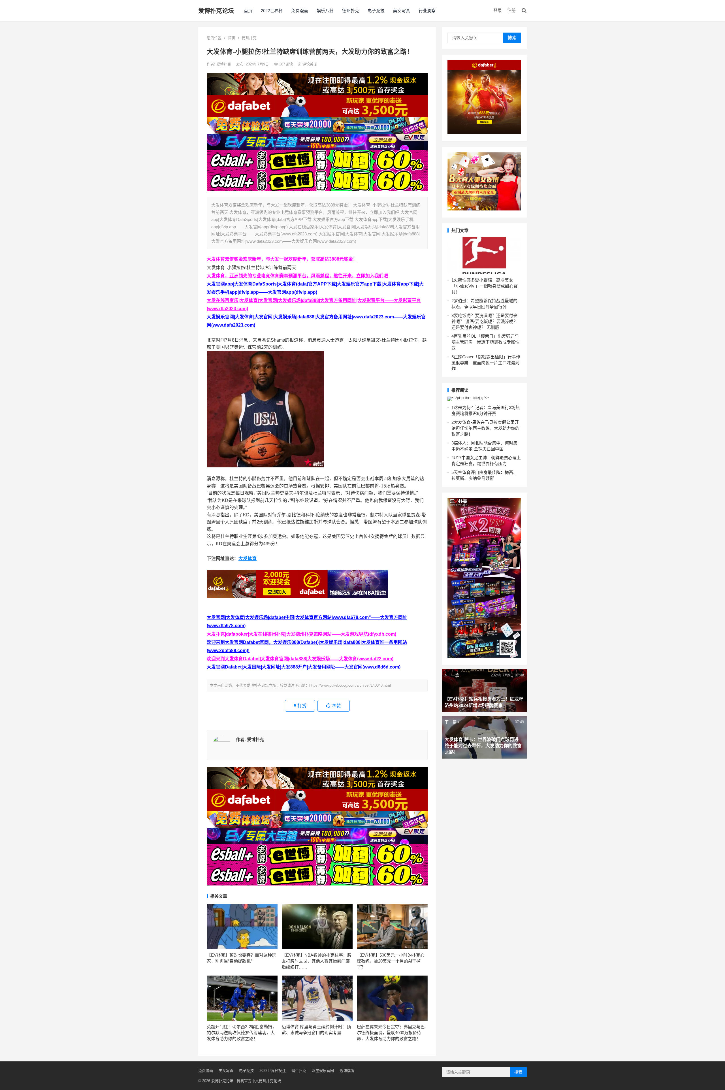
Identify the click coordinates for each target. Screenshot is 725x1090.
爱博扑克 (224, 64)
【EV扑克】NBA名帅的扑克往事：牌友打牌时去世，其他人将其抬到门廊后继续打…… (316, 961)
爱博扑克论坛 (216, 10)
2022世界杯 (272, 10)
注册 (511, 10)
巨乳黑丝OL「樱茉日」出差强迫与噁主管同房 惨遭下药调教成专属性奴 (485, 342)
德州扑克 (350, 10)
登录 (497, 10)
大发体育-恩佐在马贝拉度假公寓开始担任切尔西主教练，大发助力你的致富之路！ (485, 428)
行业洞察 (427, 10)
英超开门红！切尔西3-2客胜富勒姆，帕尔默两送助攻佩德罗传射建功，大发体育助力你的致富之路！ (241, 1032)
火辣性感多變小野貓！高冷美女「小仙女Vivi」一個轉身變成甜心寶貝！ (484, 286)
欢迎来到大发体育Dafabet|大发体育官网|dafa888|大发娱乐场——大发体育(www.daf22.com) (300, 658)
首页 (248, 10)
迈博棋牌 (347, 1070)
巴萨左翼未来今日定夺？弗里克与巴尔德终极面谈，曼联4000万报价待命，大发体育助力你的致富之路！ (391, 1032)
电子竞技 (376, 10)
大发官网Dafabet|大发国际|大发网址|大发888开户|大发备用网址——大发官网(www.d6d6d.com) (303, 667)
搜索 (512, 37)
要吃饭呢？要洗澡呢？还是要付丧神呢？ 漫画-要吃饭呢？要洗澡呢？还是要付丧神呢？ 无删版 (484, 321)
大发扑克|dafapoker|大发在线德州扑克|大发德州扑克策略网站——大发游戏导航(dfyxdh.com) (301, 634)
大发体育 (247, 558)
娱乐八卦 (325, 10)
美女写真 (401, 10)
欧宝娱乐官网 (323, 1070)
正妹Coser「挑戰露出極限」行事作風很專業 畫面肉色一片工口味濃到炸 (485, 362)
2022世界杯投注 (272, 1070)
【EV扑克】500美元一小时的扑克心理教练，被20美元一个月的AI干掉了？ (391, 961)
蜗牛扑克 (298, 1070)
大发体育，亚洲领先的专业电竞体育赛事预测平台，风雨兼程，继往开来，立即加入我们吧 (297, 275)
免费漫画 (299, 10)
